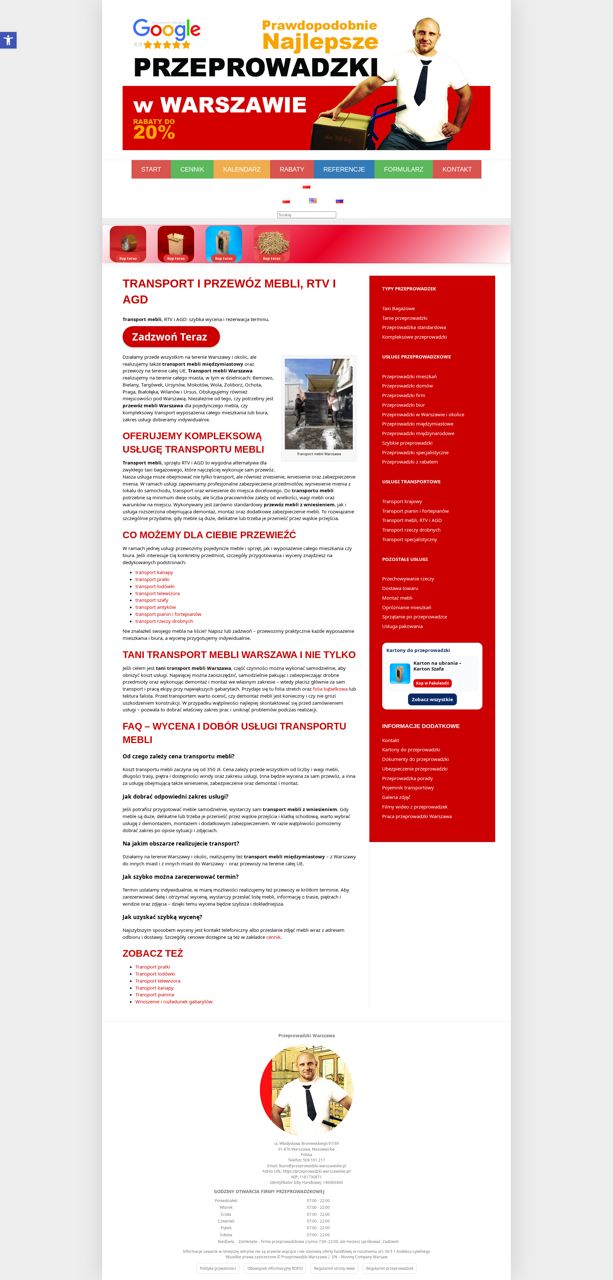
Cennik (192, 169)
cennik (273, 937)
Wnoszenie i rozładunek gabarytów (174, 1001)
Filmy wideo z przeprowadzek (415, 806)
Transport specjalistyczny (409, 539)
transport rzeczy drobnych (164, 621)
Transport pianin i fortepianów (415, 511)
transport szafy (151, 600)
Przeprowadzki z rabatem (410, 461)
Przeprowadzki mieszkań (409, 376)
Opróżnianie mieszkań (406, 607)
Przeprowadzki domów (407, 385)
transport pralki (152, 579)
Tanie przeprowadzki (405, 318)
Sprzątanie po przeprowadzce (414, 616)
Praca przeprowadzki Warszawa (417, 816)
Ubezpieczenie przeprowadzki (415, 768)
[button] (8, 40)
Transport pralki (152, 966)
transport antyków (155, 607)
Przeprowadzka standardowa (414, 327)
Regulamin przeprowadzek (389, 1268)
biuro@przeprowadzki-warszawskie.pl (312, 1166)
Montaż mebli (397, 597)
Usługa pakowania (402, 626)
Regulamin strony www (334, 1268)
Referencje (344, 169)
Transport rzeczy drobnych (411, 529)
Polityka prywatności (218, 1268)
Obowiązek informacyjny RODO (275, 1268)
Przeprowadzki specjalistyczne (415, 452)
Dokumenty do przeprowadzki (415, 759)
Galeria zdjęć (396, 797)
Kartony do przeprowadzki (411, 749)
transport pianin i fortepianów (168, 614)
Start (151, 169)
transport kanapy (154, 572)
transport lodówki (155, 586)
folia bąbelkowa (330, 689)
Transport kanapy (154, 988)
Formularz (403, 169)
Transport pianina (154, 994)
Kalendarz (242, 169)
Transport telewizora (157, 980)
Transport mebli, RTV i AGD (412, 520)
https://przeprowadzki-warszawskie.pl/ (317, 1171)
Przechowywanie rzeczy (408, 578)
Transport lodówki (155, 973)
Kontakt (457, 169)
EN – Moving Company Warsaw (359, 1257)
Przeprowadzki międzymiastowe (417, 423)
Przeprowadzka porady (407, 778)
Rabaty (292, 169)
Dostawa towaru (400, 588)
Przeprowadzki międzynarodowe (418, 433)
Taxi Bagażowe (398, 308)
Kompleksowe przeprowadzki (414, 336)
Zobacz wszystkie (432, 699)
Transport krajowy (402, 501)
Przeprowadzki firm (403, 395)
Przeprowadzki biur (403, 405)
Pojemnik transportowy (408, 787)
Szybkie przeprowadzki (407, 443)
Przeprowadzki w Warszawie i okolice (423, 414)
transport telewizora (157, 593)
